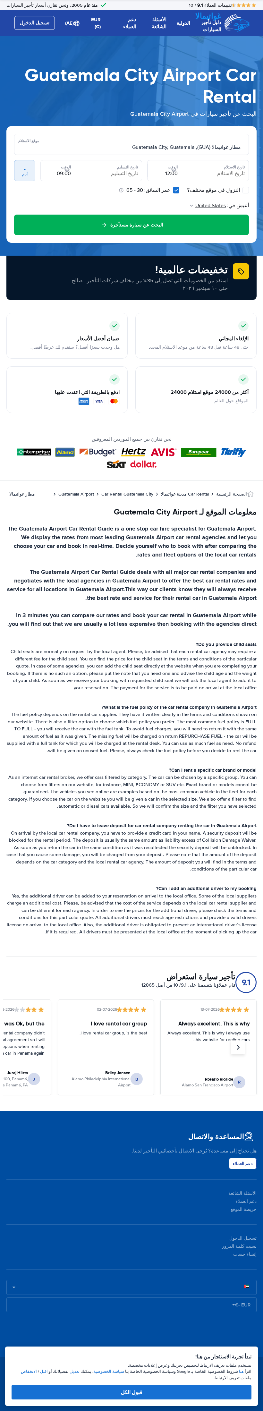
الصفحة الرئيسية (231, 494)
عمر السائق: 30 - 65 (148, 190)
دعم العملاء (129, 23)
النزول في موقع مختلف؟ (214, 190)
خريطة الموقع (244, 1209)
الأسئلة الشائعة (159, 23)
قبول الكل (131, 1392)
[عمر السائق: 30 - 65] (176, 190)
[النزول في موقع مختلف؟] (245, 190)
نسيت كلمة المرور (239, 1246)
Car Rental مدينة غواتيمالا (185, 494)
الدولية (183, 23)
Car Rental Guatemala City (127, 494)
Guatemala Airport (76, 494)
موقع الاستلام (28, 141)
